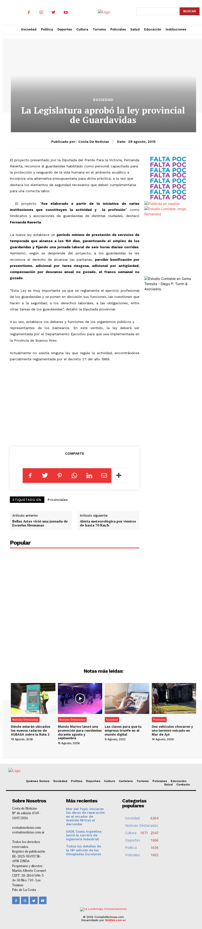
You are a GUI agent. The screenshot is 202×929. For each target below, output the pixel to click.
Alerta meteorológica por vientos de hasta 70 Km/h (108, 523)
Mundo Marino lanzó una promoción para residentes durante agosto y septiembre (80, 732)
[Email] (104, 475)
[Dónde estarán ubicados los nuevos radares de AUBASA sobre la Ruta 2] (33, 698)
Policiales (159, 719)
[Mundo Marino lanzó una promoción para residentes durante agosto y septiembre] (80, 698)
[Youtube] (66, 12)
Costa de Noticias (93, 142)
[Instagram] (41, 12)
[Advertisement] (74, 403)
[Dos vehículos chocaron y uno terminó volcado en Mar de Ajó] (174, 698)
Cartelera (126, 781)
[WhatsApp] (74, 475)
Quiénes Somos (38, 781)
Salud (168, 784)
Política (76, 781)
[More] (119, 475)
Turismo (142, 781)
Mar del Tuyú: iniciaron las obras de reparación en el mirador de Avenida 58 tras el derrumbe (85, 816)
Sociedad (103, 100)
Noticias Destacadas (25, 719)
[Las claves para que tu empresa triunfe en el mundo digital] (127, 698)
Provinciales (58, 500)
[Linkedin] (89, 475)
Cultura (109, 781)
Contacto (183, 784)
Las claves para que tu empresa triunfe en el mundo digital (123, 730)
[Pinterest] (59, 475)
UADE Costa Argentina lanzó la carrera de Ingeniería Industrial (83, 835)
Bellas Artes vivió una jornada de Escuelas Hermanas (40, 523)
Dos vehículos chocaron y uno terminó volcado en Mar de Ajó (172, 730)
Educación (178, 781)
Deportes (93, 781)
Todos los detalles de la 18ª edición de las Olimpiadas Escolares (83, 850)
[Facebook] (29, 12)
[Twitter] (53, 12)
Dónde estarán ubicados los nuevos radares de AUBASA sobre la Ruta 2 (30, 730)
